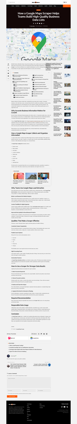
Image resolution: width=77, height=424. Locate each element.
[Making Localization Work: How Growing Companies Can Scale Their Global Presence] (67, 85)
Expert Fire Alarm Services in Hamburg (17, 351)
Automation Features (38, 77)
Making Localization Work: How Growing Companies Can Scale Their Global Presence (58, 85)
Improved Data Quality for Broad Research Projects (21, 91)
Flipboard (12, 338)
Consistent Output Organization (21, 95)
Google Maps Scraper (20, 329)
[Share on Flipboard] (37, 23)
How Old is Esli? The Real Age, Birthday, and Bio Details (58, 100)
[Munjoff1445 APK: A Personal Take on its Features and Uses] (67, 121)
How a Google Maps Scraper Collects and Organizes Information (21, 79)
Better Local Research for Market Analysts (21, 85)
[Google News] (31, 338)
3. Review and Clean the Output (40, 86)
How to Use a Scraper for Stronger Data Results (40, 80)
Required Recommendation (38, 91)
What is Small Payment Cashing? (16, 345)
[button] (41, 23)
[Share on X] (35, 23)
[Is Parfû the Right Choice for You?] (67, 135)
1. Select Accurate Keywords (39, 82)
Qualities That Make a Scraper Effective (21, 93)
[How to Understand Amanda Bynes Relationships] (67, 128)
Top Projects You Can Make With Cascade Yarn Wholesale (43, 182)
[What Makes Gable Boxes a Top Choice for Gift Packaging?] (18, 176)
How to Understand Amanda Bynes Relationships (57, 128)
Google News (36, 338)
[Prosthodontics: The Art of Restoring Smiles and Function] (67, 108)
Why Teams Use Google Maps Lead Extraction (20, 82)
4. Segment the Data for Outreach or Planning (41, 89)
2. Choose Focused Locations (40, 84)
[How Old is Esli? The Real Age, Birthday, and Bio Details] (67, 101)
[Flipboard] (9, 338)
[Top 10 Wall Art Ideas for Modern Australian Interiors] (67, 93)
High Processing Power (38, 75)
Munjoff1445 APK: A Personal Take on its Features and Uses (58, 121)
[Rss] (66, 2)
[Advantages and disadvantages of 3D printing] (67, 114)
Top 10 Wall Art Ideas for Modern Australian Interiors (58, 93)
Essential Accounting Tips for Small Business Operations (21, 347)
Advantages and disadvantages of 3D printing (58, 114)
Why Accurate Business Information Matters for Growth (20, 76)
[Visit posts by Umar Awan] (8, 356)
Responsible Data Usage (37, 93)
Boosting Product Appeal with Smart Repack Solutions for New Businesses (25, 349)
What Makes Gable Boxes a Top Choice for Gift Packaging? (18, 182)
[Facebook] (63, 2)
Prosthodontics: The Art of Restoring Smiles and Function (57, 108)
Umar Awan (32, 26)
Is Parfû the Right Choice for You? (58, 134)
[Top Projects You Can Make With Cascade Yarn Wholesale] (43, 176)
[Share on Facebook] (33, 23)
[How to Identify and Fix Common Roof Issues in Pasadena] (31, 176)
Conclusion (35, 95)
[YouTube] (65, 2)
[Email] (39, 23)
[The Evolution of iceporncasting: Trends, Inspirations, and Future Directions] (67, 76)
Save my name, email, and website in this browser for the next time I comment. (19, 393)
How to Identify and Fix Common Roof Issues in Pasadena (30, 182)
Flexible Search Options (19, 97)
